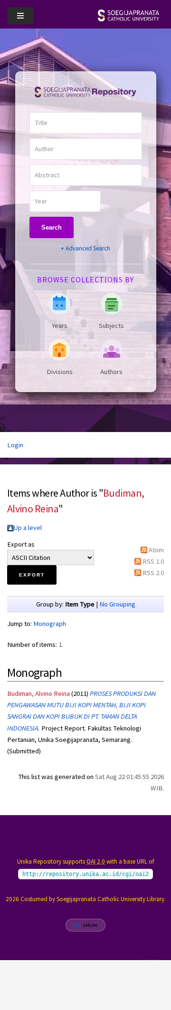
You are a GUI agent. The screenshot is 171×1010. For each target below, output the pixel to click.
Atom (156, 550)
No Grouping (117, 604)
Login (15, 445)
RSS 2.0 (153, 572)
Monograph (49, 623)
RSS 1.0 (153, 561)
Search (51, 227)
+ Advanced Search (85, 248)
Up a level (28, 527)
